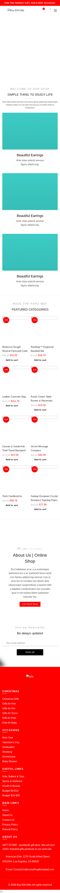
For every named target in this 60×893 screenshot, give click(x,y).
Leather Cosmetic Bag (14, 396)
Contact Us (8, 820)
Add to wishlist (26, 319)
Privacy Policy (10, 824)
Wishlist (43, 9)
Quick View (26, 324)
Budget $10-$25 (11, 795)
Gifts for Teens (10, 713)
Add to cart (12, 360)
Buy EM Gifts (24, 884)
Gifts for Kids (9, 718)
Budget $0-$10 (10, 790)
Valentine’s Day (11, 742)
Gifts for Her (8, 708)
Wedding (7, 752)
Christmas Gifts (10, 699)
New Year (7, 737)
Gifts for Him (9, 703)
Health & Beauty (11, 786)
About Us (7, 815)
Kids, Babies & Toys (13, 776)
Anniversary (8, 756)
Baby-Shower (9, 761)
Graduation (8, 747)
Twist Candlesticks (12, 496)
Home (5, 810)
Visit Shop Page (30, 604)
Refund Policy (10, 829)
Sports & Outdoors (12, 781)
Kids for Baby (9, 722)
